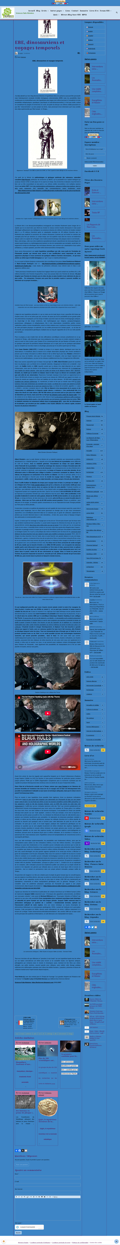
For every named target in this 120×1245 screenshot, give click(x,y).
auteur (35, 1033)
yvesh (21, 53)
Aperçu (55, 1197)
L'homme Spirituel (94, 545)
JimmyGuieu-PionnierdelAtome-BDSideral (96, 1045)
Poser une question (22, 1164)
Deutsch (90, 44)
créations (94, 694)
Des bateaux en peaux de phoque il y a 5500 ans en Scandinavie (24, 1112)
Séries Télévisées (94, 455)
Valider (95, 166)
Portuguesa (91, 53)
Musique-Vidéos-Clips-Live (94, 525)
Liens (67, 11)
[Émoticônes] (50, 1197)
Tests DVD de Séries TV (94, 558)
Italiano (90, 40)
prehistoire (29, 1033)
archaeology (94, 567)
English (90, 31)
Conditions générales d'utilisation (40, 1242)
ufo (44, 1033)
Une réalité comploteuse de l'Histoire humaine (97, 90)
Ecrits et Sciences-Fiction (96, 191)
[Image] (41, 1197)
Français (90, 27)
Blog (38, 11)
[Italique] (19, 1197)
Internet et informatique (94, 731)
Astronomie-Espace (94, 509)
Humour (94, 476)
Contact (75, 11)
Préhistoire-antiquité (94, 491)
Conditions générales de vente (61, 1242)
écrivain (22, 1033)
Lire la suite (96, 596)
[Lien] (36, 1197)
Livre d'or (94, 11)
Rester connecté (92, 158)
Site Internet (18, 1189)
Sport (94, 722)
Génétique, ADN (94, 554)
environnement (62, 1033)
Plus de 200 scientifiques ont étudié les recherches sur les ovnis (47, 1059)
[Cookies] (4, 1241)
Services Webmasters (94, 727)
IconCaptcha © (40, 1228)
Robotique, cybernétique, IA (94, 518)
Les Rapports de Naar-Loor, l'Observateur (93, 225)
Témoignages (94, 571)
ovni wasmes (94, 1027)
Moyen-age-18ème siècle (94, 497)
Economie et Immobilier (94, 739)
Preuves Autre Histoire (94, 416)
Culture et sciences (94, 709)
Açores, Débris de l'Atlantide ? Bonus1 (96, 1000)
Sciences (23, 57)
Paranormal (94, 425)
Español (90, 36)
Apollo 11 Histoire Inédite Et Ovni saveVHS (95, 1038)
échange (70, 1033)
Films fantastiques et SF (94, 536)
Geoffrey (92, 599)
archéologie (49, 1033)
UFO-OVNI (94, 677)
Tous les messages (90, 806)
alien (55, 1033)
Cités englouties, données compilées (96, 112)
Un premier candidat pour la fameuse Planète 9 (69, 1055)
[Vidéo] (44, 1197)
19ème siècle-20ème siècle (94, 503)
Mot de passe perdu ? (98, 161)
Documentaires (94, 541)
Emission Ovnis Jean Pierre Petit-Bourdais (96, 1012)
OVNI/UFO (48, 1043)
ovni (40, 1033)
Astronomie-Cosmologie (94, 685)
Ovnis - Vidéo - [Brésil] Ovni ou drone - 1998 (97, 1032)
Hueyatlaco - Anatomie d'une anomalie (23, 1063)
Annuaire (84, 11)
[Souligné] (21, 1197)
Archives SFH (94, 481)
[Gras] (16, 1197)
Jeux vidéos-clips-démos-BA (94, 531)
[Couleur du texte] (28, 1197)
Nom (16, 1174)
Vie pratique (94, 718)
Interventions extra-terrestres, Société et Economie (97, 67)
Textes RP (96, 212)
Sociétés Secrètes (94, 549)
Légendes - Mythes (94, 562)
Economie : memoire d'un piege (94, 445)
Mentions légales (23, 1242)
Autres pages (56, 11)
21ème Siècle (94, 513)
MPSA (84, 14)
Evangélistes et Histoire (97, 101)
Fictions (94, 429)
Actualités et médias (94, 705)
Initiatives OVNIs (94, 463)
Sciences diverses (94, 681)
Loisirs (94, 714)
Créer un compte (89, 161)
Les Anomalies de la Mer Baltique (96, 79)
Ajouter (18, 1233)
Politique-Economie (94, 433)
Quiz (55, 14)
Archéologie (25, 1043)
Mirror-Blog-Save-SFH (71, 14)
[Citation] (31, 1197)
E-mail (17, 1181)
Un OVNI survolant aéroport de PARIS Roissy (96, 1006)
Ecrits (44, 11)
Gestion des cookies (96, 1242)
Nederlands (91, 48)
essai (17, 1033)
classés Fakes (94, 468)
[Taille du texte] (24, 1197)
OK (103, 750)
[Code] (47, 1197)
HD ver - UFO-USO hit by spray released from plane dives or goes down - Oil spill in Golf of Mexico (97, 1020)
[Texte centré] (33, 1197)
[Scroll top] (116, 1241)
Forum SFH (105, 11)
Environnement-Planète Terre (94, 486)
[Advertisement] (48, 1001)
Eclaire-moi (93, 641)
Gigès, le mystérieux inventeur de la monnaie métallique (48, 1121)
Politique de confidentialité (80, 1242)
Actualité (94, 450)
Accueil (31, 11)
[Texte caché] (39, 1197)
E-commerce (94, 735)
